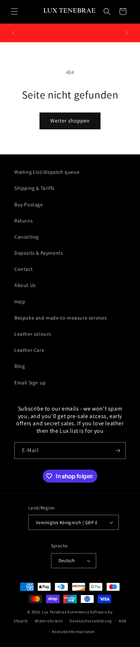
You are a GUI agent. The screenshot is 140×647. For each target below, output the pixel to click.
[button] (14, 11)
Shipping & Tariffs (34, 188)
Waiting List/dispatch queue (46, 172)
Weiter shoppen (70, 120)
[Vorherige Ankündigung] (13, 32)
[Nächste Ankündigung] (127, 32)
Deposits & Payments (38, 253)
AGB (122, 620)
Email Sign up (30, 382)
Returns (23, 220)
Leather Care (29, 350)
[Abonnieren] (117, 450)
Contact (23, 269)
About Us (25, 285)
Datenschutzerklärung (91, 620)
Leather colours (32, 334)
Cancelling (26, 237)
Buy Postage (28, 204)
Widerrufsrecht (49, 620)
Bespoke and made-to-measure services (60, 318)
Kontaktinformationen (73, 631)
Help (19, 301)
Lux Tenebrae (54, 611)
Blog (19, 366)
